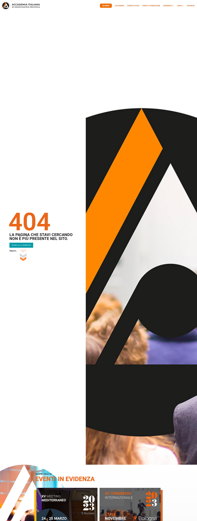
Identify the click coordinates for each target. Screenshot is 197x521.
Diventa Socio (133, 6)
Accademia (119, 6)
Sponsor (190, 6)
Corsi (179, 6)
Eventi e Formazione (151, 6)
